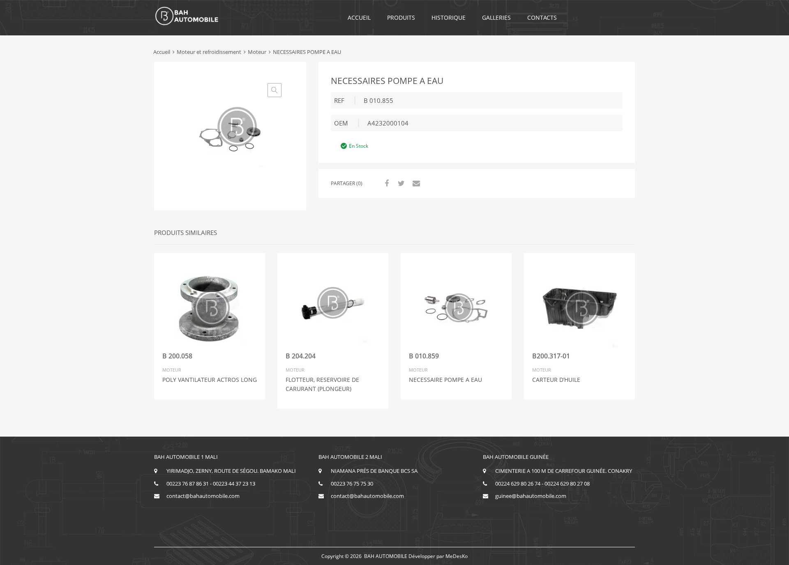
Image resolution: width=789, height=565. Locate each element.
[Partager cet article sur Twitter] (400, 183)
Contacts (542, 17)
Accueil (359, 17)
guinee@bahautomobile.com (530, 496)
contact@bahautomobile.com (203, 496)
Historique (448, 17)
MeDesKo (456, 556)
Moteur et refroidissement (209, 52)
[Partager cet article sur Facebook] (385, 183)
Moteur (257, 52)
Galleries (496, 17)
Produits (401, 17)
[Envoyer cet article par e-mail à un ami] (415, 183)
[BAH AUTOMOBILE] (187, 24)
